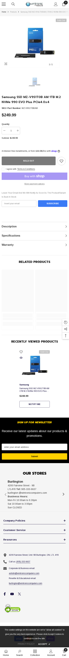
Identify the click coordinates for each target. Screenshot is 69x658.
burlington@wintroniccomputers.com (25, 583)
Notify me (34, 404)
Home (4, 12)
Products (13, 12)
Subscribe (53, 203)
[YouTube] (12, 593)
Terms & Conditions (26, 169)
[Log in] (56, 4)
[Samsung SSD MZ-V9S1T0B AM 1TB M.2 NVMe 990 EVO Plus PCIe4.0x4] (35, 365)
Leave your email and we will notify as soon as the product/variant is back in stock (34, 195)
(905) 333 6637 (23, 561)
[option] (34, 43)
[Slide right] (63, 494)
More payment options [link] (34, 184)
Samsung (24, 385)
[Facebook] (4, 593)
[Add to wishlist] (61, 161)
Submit (34, 456)
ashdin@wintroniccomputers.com (24, 573)
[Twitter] (19, 593)
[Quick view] (21, 357)
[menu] (4, 4)
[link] (18, 319)
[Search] (13, 4)
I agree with (11, 169)
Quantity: (6, 124)
